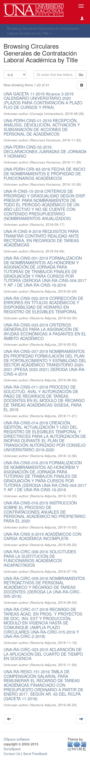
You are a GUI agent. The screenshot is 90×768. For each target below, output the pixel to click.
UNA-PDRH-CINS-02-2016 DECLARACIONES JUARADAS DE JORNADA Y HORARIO (45, 151)
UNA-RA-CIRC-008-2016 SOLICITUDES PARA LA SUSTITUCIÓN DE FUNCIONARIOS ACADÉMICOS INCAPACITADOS (40, 558)
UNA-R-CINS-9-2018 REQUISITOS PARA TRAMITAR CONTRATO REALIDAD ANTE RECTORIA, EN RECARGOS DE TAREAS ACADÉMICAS (41, 238)
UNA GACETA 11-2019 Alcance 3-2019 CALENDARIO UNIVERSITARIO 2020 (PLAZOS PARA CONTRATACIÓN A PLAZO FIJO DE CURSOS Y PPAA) (43, 100)
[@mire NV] (76, 745)
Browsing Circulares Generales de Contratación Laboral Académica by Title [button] (43, 31)
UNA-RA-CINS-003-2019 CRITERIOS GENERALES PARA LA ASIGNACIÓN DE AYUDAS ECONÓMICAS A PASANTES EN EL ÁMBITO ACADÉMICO (45, 331)
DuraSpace (12, 748)
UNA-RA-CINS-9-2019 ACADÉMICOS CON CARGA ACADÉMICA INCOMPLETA (42, 536)
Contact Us (12, 753)
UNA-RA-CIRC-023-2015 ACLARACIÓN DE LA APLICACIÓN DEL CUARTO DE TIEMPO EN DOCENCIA (43, 653)
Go (81, 74)
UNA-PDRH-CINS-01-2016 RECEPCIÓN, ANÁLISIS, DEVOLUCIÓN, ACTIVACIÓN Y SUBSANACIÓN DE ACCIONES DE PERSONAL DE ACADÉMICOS (42, 127)
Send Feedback (35, 753)
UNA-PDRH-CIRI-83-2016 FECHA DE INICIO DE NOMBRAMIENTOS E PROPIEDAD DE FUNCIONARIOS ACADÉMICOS (44, 173)
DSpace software (17, 739)
